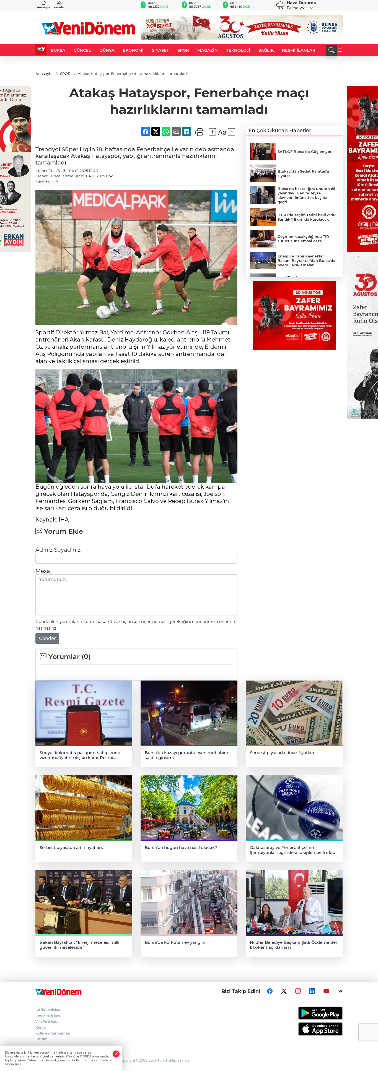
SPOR (183, 50)
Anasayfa (43, 7)
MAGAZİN (207, 50)
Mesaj (43, 571)
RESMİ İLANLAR (298, 50)
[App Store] (307, 1029)
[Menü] (340, 50)
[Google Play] (307, 1013)
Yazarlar (59, 7)
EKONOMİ (133, 50)
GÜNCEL (82, 50)
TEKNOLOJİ (238, 50)
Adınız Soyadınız (58, 549)
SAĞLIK (266, 50)
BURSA (58, 50)
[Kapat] (116, 1054)
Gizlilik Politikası (48, 1010)
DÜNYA (107, 50)
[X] (283, 991)
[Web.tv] (340, 991)
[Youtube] (326, 991)
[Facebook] (269, 991)
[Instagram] (298, 991)
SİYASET (160, 50)
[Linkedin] (312, 991)
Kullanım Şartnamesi (52, 1033)
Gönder (47, 638)
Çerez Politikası (48, 1016)
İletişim (41, 1039)
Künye (40, 1027)
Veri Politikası (46, 1022)
